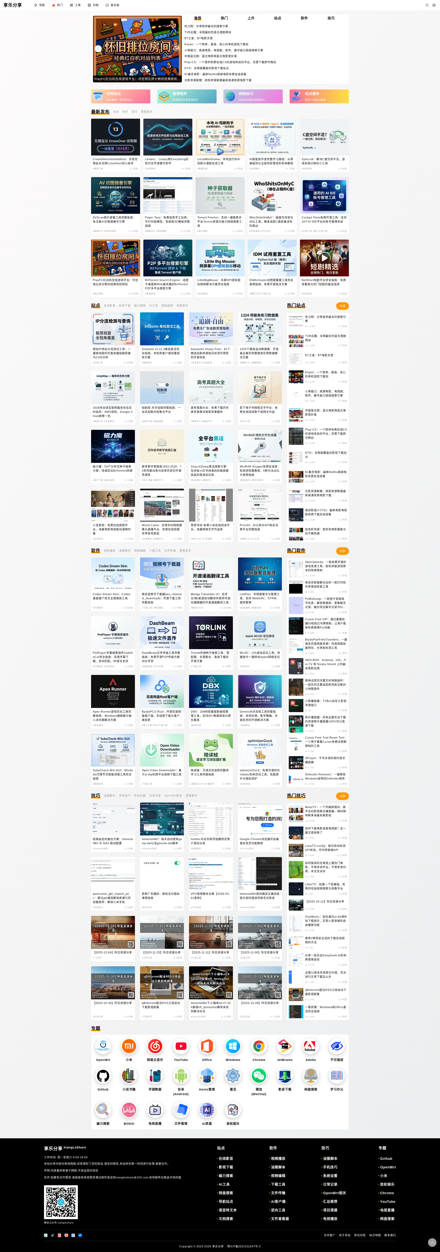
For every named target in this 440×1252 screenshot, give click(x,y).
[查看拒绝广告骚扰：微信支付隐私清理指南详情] (162, 873)
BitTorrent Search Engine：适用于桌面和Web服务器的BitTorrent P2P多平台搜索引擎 (167, 284)
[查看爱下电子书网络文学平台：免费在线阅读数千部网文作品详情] (260, 387)
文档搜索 (226, 1219)
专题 (95, 1028)
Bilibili (129, 1123)
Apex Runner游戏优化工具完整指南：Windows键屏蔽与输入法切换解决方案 (112, 715)
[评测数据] (155, 1075)
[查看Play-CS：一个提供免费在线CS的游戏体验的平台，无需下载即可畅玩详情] (296, 436)
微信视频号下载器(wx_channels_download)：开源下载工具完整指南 (162, 598)
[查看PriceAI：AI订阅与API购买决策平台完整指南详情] (260, 505)
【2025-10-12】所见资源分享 (324, 901)
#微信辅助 (158, 608)
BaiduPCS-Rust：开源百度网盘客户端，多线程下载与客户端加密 (161, 715)
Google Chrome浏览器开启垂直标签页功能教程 (259, 841)
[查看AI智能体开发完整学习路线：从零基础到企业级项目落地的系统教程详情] (272, 137)
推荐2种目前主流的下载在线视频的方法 (325, 940)
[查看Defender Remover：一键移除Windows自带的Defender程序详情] (296, 779)
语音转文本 (228, 1210)
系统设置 (140, 795)
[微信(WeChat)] (259, 1075)
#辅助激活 (147, 363)
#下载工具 (266, 294)
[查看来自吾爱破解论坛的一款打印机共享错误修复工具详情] (296, 587)
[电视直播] (155, 1110)
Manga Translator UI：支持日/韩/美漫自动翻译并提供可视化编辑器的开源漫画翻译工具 (210, 598)
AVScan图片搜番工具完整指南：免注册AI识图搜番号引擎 (114, 219)
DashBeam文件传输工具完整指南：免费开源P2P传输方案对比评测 (161, 657)
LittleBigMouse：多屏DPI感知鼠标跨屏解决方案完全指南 (219, 282)
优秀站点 (114, 94)
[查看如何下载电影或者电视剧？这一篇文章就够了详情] (296, 833)
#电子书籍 (147, 480)
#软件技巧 (147, 907)
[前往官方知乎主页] (80, 1235)
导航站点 (226, 1201)
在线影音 (110, 305)
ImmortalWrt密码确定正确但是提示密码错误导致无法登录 (260, 895)
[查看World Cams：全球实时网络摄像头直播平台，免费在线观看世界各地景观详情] (162, 505)
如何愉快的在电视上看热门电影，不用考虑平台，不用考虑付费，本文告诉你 (325, 867)
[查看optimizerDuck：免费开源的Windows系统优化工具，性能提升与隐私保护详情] (260, 750)
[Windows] (233, 1046)
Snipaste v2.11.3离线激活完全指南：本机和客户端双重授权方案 (161, 353)
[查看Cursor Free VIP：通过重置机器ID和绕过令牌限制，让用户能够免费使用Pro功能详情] (296, 626)
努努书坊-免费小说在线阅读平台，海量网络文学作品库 (210, 527)
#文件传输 (158, 666)
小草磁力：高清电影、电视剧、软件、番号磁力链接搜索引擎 (223, 50)
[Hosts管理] (207, 1075)
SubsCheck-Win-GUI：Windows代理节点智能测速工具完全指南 (113, 774)
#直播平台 (158, 539)
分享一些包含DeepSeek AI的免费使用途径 (325, 957)
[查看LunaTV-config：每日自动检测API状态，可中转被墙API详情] (296, 850)
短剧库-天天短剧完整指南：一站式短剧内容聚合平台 (161, 409)
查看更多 (147, 111)
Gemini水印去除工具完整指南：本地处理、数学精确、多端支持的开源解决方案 (259, 715)
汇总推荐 (330, 1201)
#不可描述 (196, 907)
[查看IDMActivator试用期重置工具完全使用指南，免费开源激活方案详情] (272, 258)
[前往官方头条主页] (59, 1235)
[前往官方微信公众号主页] (45, 1235)
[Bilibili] (129, 1110)
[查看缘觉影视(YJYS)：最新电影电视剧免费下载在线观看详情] (296, 514)
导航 (42, 5)
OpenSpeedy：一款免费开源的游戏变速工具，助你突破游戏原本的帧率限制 (325, 566)
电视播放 (330, 1219)
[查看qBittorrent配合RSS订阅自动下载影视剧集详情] (162, 982)
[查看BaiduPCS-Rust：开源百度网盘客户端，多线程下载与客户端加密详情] (162, 691)
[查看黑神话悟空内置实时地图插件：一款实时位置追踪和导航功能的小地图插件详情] (296, 687)
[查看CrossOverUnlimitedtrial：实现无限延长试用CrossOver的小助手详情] (115, 137)
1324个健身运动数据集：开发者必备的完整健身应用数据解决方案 (259, 353)
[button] (176, 48)
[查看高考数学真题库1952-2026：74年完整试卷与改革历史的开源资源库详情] (162, 446)
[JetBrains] (285, 1046)
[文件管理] (181, 1110)
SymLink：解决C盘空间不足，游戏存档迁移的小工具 (323, 161)
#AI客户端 (307, 231)
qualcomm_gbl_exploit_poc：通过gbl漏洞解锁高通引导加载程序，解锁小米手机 (112, 898)
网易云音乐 (155, 1060)
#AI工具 (255, 539)
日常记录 (155, 795)
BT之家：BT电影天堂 (198, 38)
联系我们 (390, 1235)
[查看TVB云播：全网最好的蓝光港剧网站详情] (296, 340)
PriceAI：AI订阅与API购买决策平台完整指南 (259, 527)
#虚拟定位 (245, 666)
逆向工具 (278, 1210)
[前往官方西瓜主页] (66, 1235)
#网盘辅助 (245, 608)
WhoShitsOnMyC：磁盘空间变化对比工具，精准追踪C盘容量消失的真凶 (271, 221)
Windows (233, 1060)
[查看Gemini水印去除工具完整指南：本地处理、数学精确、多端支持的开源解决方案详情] (260, 691)
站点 (116, 111)
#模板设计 (150, 231)
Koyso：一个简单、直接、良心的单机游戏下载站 (216, 44)
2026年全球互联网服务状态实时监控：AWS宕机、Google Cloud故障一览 (113, 411)
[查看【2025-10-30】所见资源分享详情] (113, 982)
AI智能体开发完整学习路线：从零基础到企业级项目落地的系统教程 (271, 161)
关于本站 (345, 1235)
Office (207, 1060)
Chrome (259, 1060)
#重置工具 (98, 169)
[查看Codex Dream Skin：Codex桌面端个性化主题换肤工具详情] (113, 573)
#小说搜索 (207, 539)
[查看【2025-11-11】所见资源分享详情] (211, 932)
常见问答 (360, 1235)
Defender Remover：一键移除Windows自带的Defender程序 (325, 776)
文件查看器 (280, 1219)
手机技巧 (125, 795)
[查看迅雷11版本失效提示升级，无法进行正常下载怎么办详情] (296, 977)
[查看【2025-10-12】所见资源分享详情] (296, 905)
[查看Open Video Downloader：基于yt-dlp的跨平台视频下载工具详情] (162, 750)
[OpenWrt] (103, 1046)
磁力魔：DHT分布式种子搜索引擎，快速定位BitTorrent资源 (113, 468)
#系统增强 (150, 169)
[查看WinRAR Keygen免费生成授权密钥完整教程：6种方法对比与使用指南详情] (260, 446)
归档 (96, 5)
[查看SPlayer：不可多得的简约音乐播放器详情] (296, 762)
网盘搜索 (167, 305)
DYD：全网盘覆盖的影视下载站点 (206, 68)
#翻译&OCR (197, 608)
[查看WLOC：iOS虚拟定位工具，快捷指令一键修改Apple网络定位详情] (260, 632)
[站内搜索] (427, 5)
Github (103, 1089)
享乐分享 (65, 1148)
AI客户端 (278, 1201)
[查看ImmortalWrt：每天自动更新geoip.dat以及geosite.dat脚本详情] (162, 819)
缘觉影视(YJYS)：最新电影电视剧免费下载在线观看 (326, 512)
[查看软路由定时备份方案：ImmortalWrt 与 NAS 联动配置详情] (113, 819)
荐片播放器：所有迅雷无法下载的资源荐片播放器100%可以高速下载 (325, 721)
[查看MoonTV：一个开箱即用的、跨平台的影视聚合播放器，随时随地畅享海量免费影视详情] (296, 813)
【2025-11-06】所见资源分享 (259, 952)
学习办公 (336, 1089)
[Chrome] (259, 1046)
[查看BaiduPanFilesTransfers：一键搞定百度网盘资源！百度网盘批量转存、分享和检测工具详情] (296, 646)
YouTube (181, 1060)
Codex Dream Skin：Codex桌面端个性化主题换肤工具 (112, 596)
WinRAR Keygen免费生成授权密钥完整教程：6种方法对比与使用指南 (259, 470)
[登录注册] (434, 5)
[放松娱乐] (233, 1110)
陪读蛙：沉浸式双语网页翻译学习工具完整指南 (210, 772)
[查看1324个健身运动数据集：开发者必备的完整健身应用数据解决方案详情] (260, 328)
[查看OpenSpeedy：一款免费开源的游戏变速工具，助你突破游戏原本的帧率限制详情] (296, 568)
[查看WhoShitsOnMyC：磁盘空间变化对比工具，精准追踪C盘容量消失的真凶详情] (272, 195)
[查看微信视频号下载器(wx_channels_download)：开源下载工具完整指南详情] (162, 573)
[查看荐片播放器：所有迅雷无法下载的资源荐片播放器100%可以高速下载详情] (296, 724)
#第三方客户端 (320, 231)
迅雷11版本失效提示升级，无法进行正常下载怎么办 (325, 974)
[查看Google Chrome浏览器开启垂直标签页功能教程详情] (260, 819)
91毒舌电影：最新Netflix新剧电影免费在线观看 (215, 74)
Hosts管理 (207, 1089)
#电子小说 (245, 421)
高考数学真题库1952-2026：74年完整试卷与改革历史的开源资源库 (162, 470)
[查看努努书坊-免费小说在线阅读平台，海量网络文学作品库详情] (211, 505)
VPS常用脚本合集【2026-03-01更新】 (210, 895)
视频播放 (110, 550)
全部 (342, 305)
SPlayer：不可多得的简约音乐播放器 (325, 760)
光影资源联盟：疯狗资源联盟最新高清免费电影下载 (218, 80)
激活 (233, 1089)
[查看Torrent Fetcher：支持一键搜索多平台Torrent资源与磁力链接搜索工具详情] (220, 195)
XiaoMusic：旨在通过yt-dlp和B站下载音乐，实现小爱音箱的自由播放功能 (326, 920)
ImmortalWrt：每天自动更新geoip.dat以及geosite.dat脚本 (162, 841)
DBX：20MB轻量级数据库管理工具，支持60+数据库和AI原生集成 (211, 715)
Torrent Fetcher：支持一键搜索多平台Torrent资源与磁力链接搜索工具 (219, 221)
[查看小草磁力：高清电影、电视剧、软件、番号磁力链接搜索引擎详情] (296, 395)
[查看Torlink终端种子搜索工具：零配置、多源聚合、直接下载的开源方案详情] (211, 632)
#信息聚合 (254, 169)
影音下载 (285, 1089)
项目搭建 (330, 1210)
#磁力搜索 (202, 231)
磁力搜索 (140, 305)
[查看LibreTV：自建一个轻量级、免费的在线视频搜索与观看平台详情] (296, 888)
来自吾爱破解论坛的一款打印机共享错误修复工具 (325, 584)
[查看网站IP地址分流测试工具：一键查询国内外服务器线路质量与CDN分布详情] (113, 328)
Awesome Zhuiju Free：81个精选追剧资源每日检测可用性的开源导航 (210, 353)
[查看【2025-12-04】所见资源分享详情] (113, 932)
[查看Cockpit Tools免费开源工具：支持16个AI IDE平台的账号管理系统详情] (324, 195)
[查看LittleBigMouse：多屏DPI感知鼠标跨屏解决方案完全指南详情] (220, 258)
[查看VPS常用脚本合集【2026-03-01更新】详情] (211, 873)
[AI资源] (207, 1110)
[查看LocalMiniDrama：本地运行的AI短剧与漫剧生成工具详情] (220, 137)
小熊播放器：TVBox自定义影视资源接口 (325, 703)
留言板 (115, 5)
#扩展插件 (98, 608)
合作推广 (330, 1235)
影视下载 (125, 305)
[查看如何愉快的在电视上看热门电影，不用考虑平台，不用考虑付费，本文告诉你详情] (296, 869)
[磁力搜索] (103, 1110)
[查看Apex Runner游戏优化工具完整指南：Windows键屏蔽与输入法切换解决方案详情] (113, 691)
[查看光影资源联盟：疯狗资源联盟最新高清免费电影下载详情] (296, 495)
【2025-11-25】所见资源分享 (161, 952)
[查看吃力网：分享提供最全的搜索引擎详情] (296, 321)
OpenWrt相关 (173, 795)
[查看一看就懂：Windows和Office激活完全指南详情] (296, 1011)
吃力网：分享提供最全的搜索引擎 (206, 26)
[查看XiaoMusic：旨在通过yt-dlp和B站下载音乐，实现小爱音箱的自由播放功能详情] (296, 923)
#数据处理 (202, 169)
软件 (125, 111)
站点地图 (375, 1235)
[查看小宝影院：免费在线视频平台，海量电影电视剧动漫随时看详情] (113, 505)
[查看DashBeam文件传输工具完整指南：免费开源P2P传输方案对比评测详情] (162, 632)
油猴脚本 (125, 550)
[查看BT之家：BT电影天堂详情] (296, 358)
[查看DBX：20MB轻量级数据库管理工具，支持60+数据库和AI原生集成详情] (211, 691)
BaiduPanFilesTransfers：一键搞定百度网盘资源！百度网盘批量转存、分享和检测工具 (326, 643)
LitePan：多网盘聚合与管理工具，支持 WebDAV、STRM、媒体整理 (260, 598)
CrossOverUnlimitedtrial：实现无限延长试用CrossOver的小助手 (115, 161)
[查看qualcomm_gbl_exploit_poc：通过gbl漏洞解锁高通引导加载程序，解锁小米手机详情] (113, 873)
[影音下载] (285, 1075)
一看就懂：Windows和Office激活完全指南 (325, 1009)
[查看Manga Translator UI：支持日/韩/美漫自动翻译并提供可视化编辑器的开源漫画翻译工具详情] (211, 573)
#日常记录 (147, 958)
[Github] (103, 1075)
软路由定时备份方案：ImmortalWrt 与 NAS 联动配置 (113, 841)
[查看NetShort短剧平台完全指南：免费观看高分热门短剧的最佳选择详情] (324, 258)
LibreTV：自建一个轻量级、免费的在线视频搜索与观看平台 (325, 886)
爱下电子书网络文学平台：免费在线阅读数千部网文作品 (259, 409)
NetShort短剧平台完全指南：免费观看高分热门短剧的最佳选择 (324, 282)
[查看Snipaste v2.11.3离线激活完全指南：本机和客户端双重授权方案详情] (162, 328)
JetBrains (285, 1060)
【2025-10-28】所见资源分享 (259, 1003)
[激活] (233, 1075)
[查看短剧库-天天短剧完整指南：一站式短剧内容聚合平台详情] (162, 387)
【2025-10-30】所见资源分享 (112, 1003)
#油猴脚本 (245, 725)
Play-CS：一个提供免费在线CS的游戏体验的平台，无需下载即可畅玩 (230, 62)
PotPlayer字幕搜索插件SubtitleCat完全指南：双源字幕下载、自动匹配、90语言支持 (113, 657)
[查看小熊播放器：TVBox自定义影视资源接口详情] (296, 705)
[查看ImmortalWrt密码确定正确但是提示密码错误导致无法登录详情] (260, 873)
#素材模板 (161, 231)
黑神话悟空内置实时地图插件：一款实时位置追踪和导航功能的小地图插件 (325, 684)
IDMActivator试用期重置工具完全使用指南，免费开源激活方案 (271, 282)
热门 (60, 5)
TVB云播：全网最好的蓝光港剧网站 (207, 32)
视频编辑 (140, 550)
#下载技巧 (147, 1016)
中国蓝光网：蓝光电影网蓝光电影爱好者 (210, 56)
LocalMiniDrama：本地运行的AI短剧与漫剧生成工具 (218, 161)
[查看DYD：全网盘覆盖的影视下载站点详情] (296, 457)
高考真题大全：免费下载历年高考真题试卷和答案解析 (210, 409)
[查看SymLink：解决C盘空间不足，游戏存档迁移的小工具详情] (324, 137)
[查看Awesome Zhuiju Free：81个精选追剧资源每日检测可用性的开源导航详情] (211, 328)
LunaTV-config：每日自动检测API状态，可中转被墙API (325, 847)
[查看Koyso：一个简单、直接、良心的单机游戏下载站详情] (296, 376)
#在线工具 (98, 363)
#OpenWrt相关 (100, 848)
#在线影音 (307, 294)
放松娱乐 (233, 1123)
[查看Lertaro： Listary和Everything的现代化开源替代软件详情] (167, 137)
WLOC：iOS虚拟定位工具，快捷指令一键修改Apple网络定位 (260, 654)
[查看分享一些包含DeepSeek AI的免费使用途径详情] (296, 959)
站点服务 (312, 94)
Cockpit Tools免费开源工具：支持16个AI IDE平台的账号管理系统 (324, 219)
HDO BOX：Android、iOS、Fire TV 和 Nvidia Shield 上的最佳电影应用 (325, 664)
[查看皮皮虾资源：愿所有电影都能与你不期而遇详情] (296, 533)
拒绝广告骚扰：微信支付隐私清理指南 (161, 895)
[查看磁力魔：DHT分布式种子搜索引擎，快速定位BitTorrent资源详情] (113, 446)
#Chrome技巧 (247, 848)
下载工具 (155, 550)
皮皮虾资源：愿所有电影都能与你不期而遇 (325, 531)
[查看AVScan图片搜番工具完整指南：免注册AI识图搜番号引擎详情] (115, 195)
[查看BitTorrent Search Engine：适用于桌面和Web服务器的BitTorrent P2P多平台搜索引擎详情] (167, 258)
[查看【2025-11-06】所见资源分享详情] (260, 932)
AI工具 (153, 305)
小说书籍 (129, 1089)
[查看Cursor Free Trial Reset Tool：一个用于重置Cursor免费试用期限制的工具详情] (296, 744)
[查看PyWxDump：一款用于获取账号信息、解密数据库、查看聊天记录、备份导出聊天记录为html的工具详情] (296, 605)
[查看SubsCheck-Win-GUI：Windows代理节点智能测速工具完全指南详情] (113, 750)
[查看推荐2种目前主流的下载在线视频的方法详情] (296, 942)
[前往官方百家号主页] (73, 1235)
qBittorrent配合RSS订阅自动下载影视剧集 (161, 1005)
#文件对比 (266, 231)
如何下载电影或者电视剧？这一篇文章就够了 (325, 830)
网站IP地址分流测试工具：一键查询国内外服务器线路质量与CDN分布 (112, 353)
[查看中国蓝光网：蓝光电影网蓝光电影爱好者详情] (296, 415)
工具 (78, 5)
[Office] (207, 1046)
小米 (129, 1060)
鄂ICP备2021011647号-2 (244, 1246)
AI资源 (207, 1123)
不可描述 (336, 1060)
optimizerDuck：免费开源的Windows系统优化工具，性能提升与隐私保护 (260, 774)
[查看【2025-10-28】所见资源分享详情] (260, 982)
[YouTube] (181, 1046)
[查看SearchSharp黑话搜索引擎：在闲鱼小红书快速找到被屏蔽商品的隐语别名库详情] (211, 446)
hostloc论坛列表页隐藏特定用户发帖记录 (210, 841)
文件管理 (181, 1123)
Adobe (311, 1060)
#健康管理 (256, 363)
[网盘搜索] (311, 1075)
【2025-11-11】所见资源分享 (210, 952)
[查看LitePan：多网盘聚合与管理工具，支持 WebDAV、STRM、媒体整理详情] (260, 573)
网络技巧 (246, 94)
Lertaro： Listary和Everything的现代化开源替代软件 (167, 161)
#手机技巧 (98, 907)
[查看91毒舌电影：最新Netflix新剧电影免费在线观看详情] (296, 476)
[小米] (129, 1046)
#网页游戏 (98, 294)
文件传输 (170, 550)
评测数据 (155, 1089)
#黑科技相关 (110, 231)
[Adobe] (311, 1046)
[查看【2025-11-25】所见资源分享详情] (162, 932)
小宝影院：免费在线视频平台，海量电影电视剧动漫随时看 (112, 529)
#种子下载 (98, 480)
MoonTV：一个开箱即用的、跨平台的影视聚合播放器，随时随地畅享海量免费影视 (325, 811)
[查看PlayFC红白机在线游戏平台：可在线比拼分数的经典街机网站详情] (115, 258)
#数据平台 (98, 231)
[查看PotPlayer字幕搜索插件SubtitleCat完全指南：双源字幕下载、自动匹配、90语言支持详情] (113, 632)
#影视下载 (147, 421)
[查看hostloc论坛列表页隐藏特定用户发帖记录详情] (211, 819)
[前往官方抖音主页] (52, 1235)
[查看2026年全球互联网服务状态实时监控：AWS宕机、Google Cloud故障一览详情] (113, 387)
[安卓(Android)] (181, 1075)
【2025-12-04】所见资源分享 (112, 952)
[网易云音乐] (155, 1046)
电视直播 (155, 1123)
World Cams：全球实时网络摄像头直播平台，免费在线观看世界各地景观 (162, 529)
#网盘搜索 (158, 421)
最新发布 (100, 111)
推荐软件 (180, 94)
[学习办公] (337, 1075)
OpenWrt (103, 1060)
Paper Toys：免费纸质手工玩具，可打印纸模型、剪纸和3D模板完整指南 (167, 221)
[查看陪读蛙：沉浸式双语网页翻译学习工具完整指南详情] (211, 750)
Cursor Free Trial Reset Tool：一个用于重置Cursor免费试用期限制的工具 (326, 741)
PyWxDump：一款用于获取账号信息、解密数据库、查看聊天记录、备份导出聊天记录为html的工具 (325, 603)
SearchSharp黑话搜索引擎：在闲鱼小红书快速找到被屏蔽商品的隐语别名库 (210, 470)
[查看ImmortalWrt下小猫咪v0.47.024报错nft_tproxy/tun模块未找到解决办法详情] (211, 982)
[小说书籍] (129, 1075)
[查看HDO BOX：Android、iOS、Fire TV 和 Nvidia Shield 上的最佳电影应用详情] (296, 666)
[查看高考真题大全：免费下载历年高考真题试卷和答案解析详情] (211, 387)
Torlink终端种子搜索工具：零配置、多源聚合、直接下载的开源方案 (210, 657)
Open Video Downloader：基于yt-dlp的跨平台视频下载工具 (162, 772)
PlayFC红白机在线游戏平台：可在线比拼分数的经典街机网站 (115, 282)
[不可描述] (337, 1046)
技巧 (135, 111)
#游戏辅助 (98, 725)
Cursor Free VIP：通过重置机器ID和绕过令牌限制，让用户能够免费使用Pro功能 (325, 623)
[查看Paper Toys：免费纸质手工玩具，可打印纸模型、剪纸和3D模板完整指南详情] (167, 195)
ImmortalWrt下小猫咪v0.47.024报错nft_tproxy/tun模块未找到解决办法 (211, 1007)
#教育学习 (196, 421)
